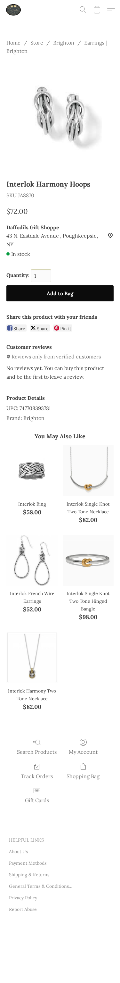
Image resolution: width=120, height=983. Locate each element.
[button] (14, 9)
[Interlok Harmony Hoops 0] (60, 115)
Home (13, 42)
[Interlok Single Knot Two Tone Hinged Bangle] (88, 560)
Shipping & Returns (29, 875)
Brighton (63, 42)
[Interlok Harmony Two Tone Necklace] (31, 657)
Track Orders (37, 776)
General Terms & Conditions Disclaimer (41, 886)
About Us (18, 851)
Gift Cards (37, 800)
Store (36, 42)
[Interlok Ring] (31, 470)
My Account (83, 752)
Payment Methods (27, 863)
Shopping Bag (83, 776)
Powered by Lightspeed (33, 969)
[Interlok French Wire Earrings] (31, 560)
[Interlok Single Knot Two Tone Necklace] (88, 470)
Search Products (37, 752)
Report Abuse (23, 909)
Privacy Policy (23, 898)
